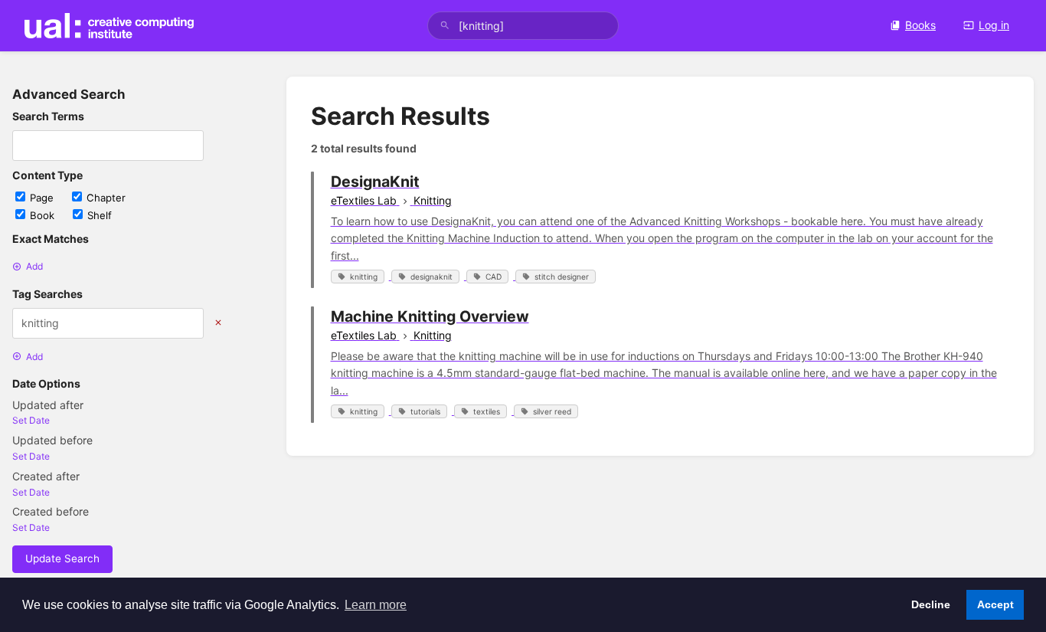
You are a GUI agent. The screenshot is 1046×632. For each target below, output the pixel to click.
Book (43, 215)
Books (920, 24)
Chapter (106, 198)
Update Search (62, 558)
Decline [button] (930, 604)
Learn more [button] (376, 604)
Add (34, 266)
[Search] (445, 25)
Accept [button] (995, 604)
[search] (523, 25)
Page (43, 198)
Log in (994, 24)
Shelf (99, 215)
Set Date (31, 420)
